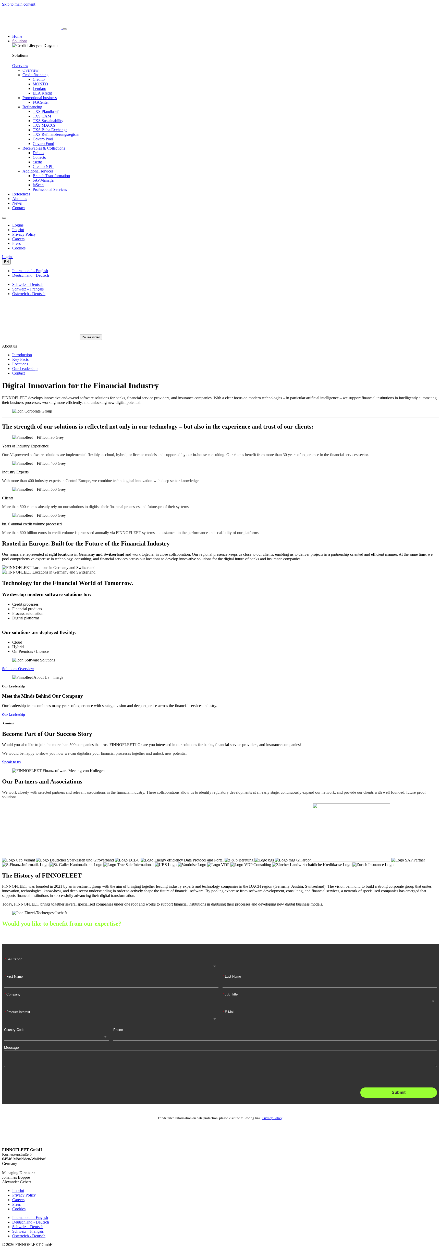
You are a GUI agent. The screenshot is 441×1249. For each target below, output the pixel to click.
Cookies (19, 248)
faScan (38, 185)
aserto (37, 162)
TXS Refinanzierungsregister (56, 134)
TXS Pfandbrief (45, 111)
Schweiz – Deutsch (27, 284)
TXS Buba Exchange (50, 130)
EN (6, 262)
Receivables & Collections (43, 148)
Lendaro (39, 88)
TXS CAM (42, 116)
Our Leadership (25, 368)
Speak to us (11, 762)
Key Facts (20, 359)
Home (17, 36)
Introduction (22, 355)
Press (16, 243)
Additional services (37, 171)
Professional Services (50, 189)
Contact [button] (18, 208)
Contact (18, 373)
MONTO (40, 84)
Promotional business (39, 98)
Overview (20, 65)
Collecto (39, 157)
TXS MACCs (44, 125)
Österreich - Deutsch (28, 293)
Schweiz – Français (28, 289)
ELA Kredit (42, 93)
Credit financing (35, 75)
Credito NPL (43, 166)
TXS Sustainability (48, 120)
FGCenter (41, 102)
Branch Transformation (51, 176)
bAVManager (44, 180)
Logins (17, 225)
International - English (30, 271)
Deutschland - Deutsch (30, 275)
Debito (38, 153)
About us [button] (19, 198)
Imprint (18, 230)
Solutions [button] (19, 41)
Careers (18, 239)
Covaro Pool (43, 139)
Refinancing (32, 107)
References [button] (21, 194)
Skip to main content (18, 4)
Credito (39, 79)
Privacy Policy (24, 234)
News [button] (17, 203)
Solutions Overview (18, 669)
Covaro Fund (43, 143)
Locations (20, 364)
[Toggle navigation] (65, 29)
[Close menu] (4, 218)
